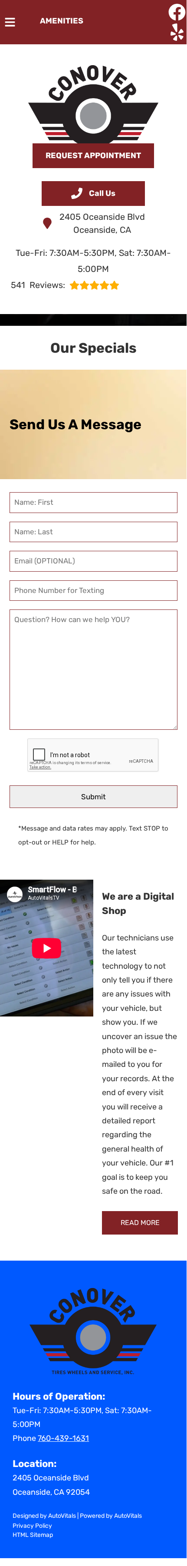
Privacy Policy (32, 1526)
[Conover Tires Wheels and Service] (93, 100)
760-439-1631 (63, 1438)
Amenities (61, 21)
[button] (177, 12)
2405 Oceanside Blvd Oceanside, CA (102, 223)
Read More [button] (140, 1222)
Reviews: (38, 285)
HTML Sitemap (33, 1535)
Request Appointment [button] (93, 155)
